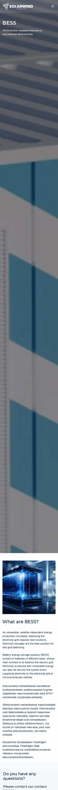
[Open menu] (53, 6)
